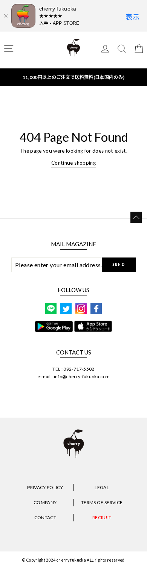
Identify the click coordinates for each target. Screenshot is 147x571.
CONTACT (45, 517)
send (119, 264)
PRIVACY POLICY (45, 487)
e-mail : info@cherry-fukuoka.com (73, 376)
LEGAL (102, 487)
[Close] (5, 16)
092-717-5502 (78, 369)
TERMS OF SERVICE (101, 502)
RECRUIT (101, 517)
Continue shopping (73, 163)
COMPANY (45, 502)
